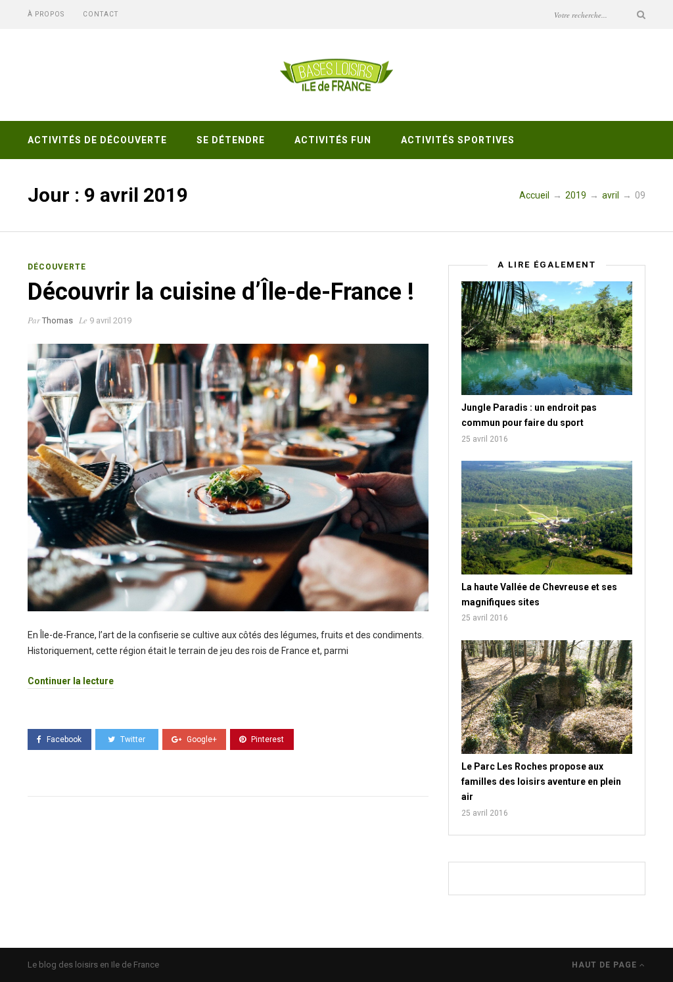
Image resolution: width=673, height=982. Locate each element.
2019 (575, 195)
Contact (100, 14)
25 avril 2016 (484, 439)
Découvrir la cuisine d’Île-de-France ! (221, 292)
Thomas (57, 320)
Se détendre (231, 140)
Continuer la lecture (71, 681)
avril (610, 195)
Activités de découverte (97, 140)
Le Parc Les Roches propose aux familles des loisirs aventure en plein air (541, 782)
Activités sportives (458, 140)
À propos (46, 14)
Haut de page (605, 965)
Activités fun (332, 140)
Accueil (534, 195)
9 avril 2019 (110, 320)
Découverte (57, 266)
